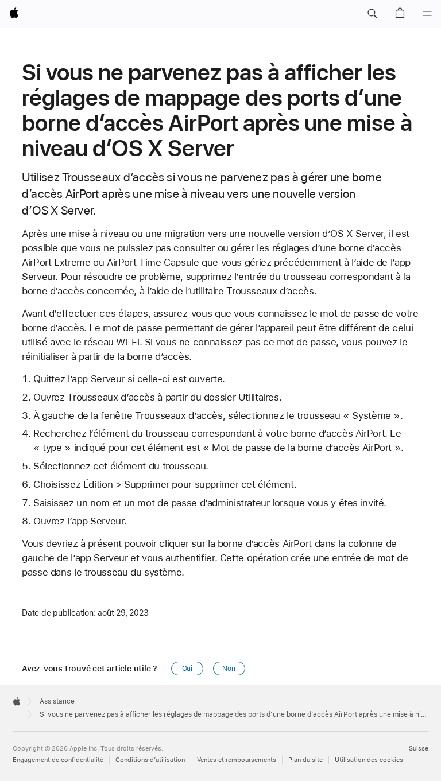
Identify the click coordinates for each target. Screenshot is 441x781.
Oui (187, 669)
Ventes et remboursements (236, 760)
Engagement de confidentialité (58, 760)
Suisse (418, 748)
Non (228, 669)
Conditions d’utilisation (150, 760)
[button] (372, 14)
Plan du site (305, 760)
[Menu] (427, 14)
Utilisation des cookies (369, 760)
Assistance (57, 701)
